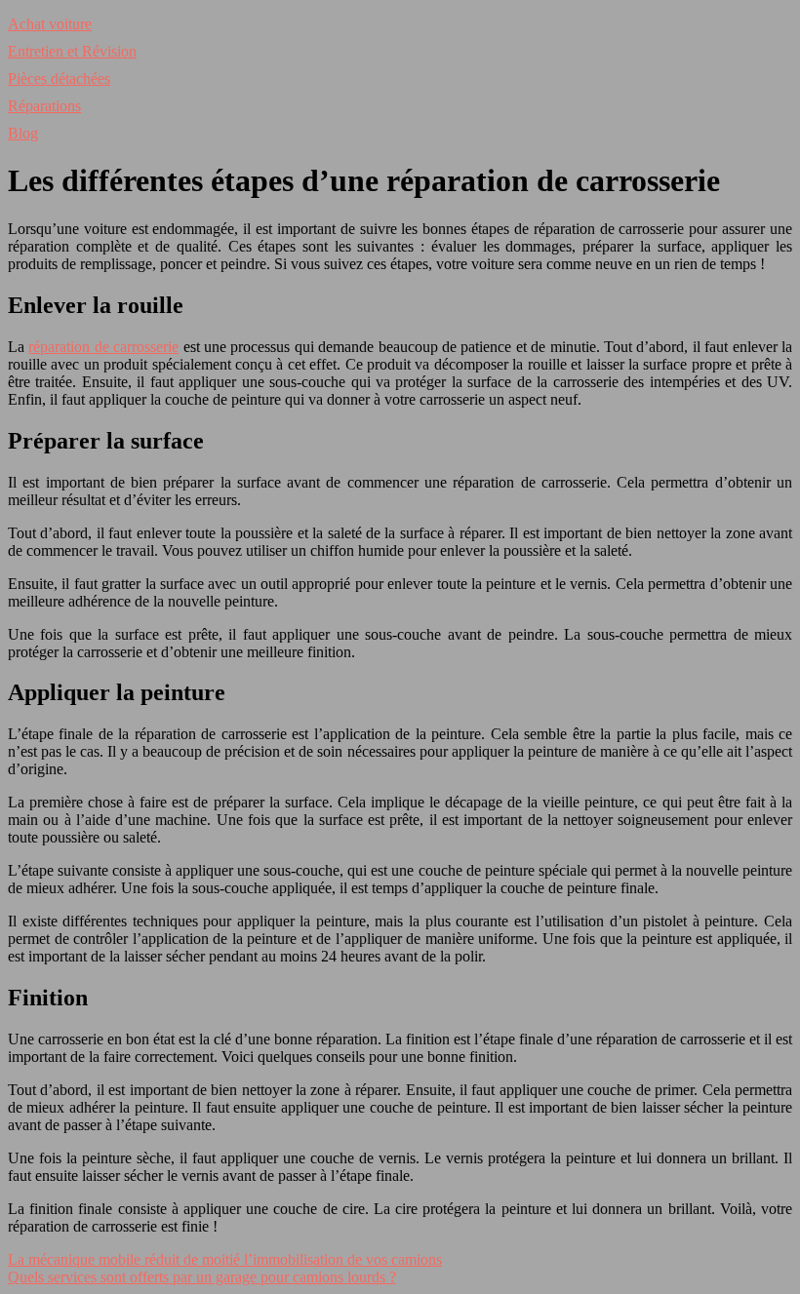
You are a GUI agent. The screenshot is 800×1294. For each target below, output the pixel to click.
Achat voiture (50, 24)
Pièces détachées (59, 78)
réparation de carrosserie (103, 346)
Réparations (44, 106)
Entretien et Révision (72, 51)
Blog (23, 133)
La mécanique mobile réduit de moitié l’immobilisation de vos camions (225, 1259)
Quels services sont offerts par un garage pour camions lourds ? (202, 1277)
